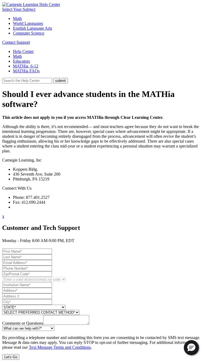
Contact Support (16, 42)
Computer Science (28, 33)
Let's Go (10, 357)
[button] (191, 347)
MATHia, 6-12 (25, 66)
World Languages (28, 23)
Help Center (23, 51)
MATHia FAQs (26, 71)
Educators (21, 61)
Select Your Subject (18, 9)
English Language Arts (32, 28)
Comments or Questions (22, 323)
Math (17, 18)
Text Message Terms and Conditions (60, 347)
